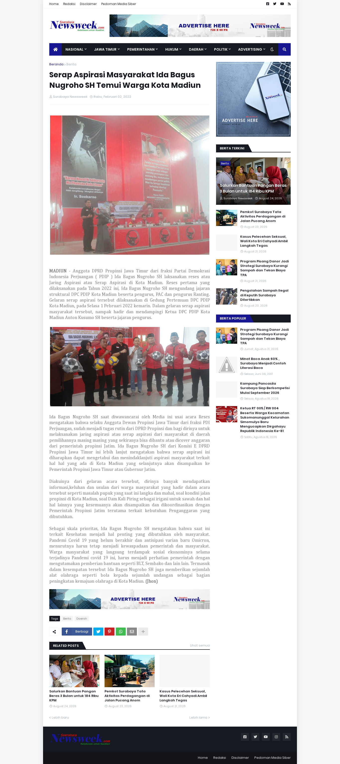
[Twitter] (98, 632)
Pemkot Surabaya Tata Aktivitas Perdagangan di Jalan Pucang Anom (127, 696)
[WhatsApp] (121, 632)
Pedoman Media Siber (118, 4)
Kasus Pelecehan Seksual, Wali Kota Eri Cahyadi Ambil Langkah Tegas (183, 696)
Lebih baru (60, 717)
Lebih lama (198, 717)
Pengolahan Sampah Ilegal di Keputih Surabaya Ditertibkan (264, 295)
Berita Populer (233, 318)
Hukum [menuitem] (171, 49)
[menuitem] (55, 49)
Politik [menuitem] (220, 49)
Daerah (81, 619)
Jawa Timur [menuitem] (105, 49)
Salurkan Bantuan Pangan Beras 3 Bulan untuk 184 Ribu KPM (74, 696)
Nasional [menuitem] (74, 49)
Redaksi (69, 4)
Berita (71, 64)
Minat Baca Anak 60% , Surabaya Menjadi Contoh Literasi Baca (263, 363)
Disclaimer (88, 4)
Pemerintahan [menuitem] (141, 49)
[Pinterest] (109, 632)
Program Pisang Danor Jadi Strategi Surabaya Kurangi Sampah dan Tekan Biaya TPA (264, 268)
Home (54, 4)
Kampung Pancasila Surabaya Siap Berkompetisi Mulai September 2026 (264, 388)
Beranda (56, 64)
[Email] (132, 632)
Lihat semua (200, 645)
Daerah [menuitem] (196, 49)
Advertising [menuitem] (250, 49)
